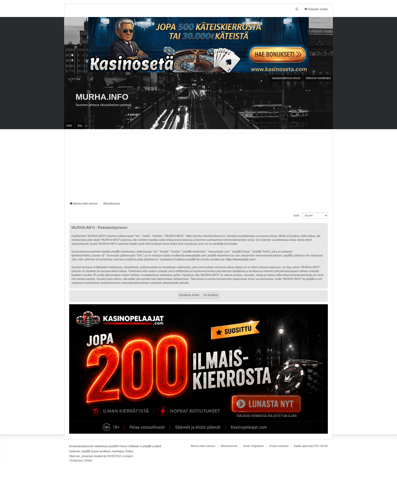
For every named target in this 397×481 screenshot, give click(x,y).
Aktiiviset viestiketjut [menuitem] (318, 78)
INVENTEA (114, 456)
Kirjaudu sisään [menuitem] (318, 9)
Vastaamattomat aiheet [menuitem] (286, 78)
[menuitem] (76, 460)
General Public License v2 (87, 255)
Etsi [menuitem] (80, 125)
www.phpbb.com (195, 255)
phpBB (112, 446)
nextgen (128, 456)
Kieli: (297, 215)
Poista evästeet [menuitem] (278, 446)
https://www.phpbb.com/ (240, 259)
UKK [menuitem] (69, 125)
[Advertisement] (198, 167)
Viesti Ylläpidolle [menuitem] (253, 446)
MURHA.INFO (102, 97)
